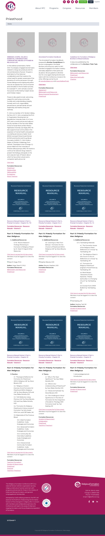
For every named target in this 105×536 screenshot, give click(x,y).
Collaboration (43, 421)
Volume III (17, 228)
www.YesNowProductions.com (66, 81)
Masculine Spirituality (77, 77)
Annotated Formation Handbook (50, 57)
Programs (53, 8)
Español (97, 2)
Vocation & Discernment (78, 308)
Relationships (11, 170)
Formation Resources (14, 226)
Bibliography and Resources (48, 92)
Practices (10, 468)
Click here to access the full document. (20, 254)
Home (10, 24)
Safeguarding (11, 172)
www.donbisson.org (46, 81)
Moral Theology (12, 176)
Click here (10, 162)
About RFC (40, 8)
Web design (66, 530)
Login (91, 2)
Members (93, 8)
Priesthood (10, 168)
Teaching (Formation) (14, 462)
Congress (67, 8)
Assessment (42, 90)
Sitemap (11, 520)
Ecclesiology (11, 174)
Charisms (73, 79)
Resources (80, 8)
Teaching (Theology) (14, 470)
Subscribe (83, 2)
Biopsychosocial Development (48, 94)
